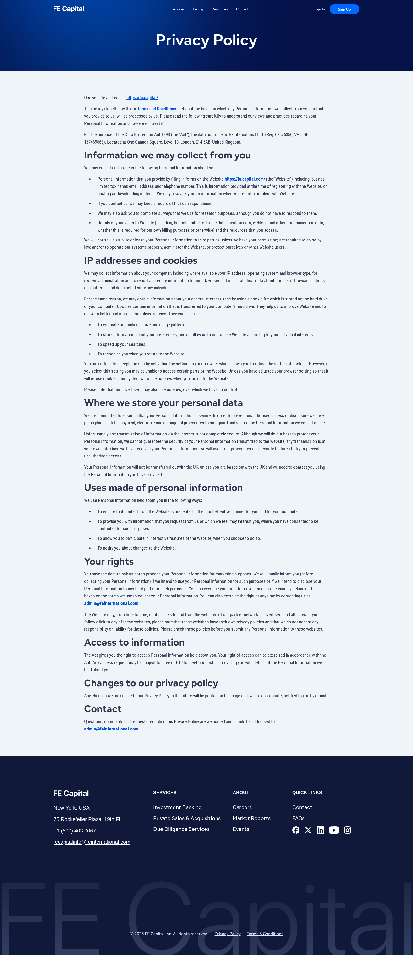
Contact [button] (242, 9)
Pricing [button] (198, 9)
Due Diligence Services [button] (181, 828)
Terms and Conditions (156, 109)
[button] (344, 9)
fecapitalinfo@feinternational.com (92, 842)
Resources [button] (220, 9)
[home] (81, 9)
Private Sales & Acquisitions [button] (187, 818)
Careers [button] (242, 807)
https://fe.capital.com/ (245, 179)
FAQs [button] (298, 818)
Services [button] (178, 9)
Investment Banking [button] (177, 807)
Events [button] (241, 828)
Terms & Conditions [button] (265, 934)
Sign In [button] (319, 9)
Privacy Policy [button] (228, 934)
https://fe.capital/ (142, 97)
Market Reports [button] (252, 818)
